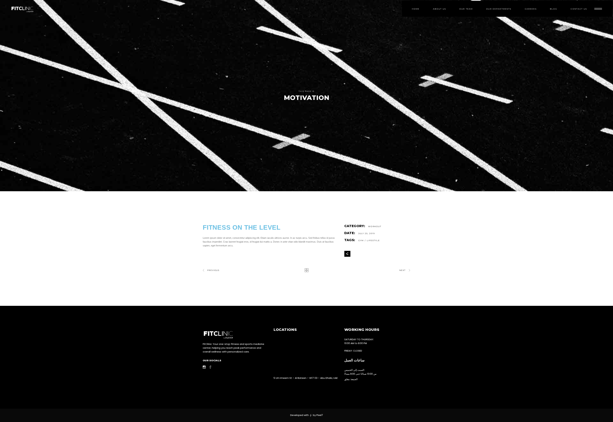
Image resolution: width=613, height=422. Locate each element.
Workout (374, 226)
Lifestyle (373, 240)
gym (361, 240)
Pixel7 (319, 415)
